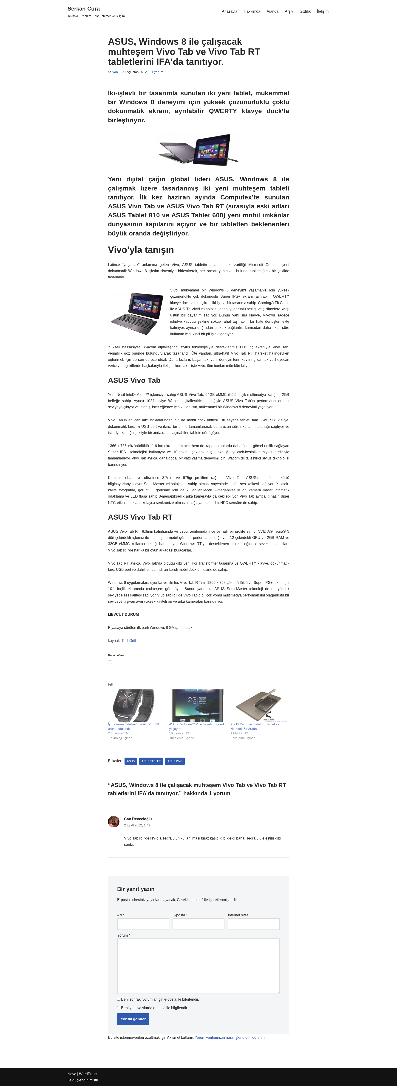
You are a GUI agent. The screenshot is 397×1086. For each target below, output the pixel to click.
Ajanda (272, 11)
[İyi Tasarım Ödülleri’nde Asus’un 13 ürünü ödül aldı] (136, 705)
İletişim (323, 11)
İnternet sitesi (239, 915)
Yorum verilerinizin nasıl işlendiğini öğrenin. (230, 1037)
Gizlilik (305, 11)
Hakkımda (252, 11)
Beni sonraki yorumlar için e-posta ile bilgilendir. (160, 999)
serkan (113, 72)
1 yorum (157, 72)
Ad (120, 915)
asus (131, 761)
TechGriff (129, 641)
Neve (72, 1074)
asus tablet (151, 761)
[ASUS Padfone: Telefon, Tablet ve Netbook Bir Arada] (258, 705)
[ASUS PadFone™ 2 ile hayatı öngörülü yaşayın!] (197, 705)
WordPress (88, 1074)
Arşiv (289, 11)
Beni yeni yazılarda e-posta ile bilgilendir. (154, 1008)
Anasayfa (229, 11)
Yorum (123, 935)
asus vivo (174, 761)
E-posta (180, 915)
